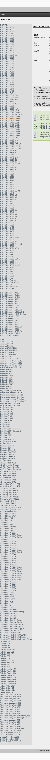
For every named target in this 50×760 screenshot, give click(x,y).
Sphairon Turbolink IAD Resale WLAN (16, 639)
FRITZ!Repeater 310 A (9, 295)
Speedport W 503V (8, 548)
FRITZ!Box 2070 (7, 31)
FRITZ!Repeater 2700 (9, 323)
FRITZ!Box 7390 (7, 225)
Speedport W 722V (8, 565)
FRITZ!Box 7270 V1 (8, 195)
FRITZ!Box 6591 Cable (10, 129)
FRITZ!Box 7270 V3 (8, 199)
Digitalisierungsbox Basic (10, 390)
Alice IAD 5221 (6, 346)
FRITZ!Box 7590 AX (8, 263)
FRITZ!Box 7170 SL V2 (10, 191)
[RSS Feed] (17, 751)
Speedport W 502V (8, 546)
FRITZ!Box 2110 (7, 34)
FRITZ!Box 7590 (7, 261)
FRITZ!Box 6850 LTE (9, 165)
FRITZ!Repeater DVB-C (10, 333)
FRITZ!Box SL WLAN (9, 286)
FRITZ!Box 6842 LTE (9, 157)
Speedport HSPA (7, 597)
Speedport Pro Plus (8, 609)
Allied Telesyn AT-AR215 (10, 367)
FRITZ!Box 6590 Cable (10, 127)
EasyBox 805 (5, 435)
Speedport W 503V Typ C (11, 552)
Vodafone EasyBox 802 (10, 713)
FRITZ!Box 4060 (7, 72)
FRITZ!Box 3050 (7, 42)
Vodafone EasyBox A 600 (10, 701)
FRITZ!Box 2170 (7, 36)
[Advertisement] (25, 3)
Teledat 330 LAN (7, 660)
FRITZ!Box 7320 (7, 206)
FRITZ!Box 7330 (7, 208)
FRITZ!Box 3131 (7, 48)
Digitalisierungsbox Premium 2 (13, 401)
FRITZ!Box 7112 (7, 176)
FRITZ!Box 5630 (7, 102)
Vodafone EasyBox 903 (10, 724)
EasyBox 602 (5, 424)
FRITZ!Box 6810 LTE (9, 140)
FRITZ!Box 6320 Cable (10, 112)
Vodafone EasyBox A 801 (10, 707)
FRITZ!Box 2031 (7, 29)
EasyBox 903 (5, 437)
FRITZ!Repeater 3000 (9, 325)
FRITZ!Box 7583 (7, 257)
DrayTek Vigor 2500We (10, 403)
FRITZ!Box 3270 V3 (8, 55)
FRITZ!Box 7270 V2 (8, 197)
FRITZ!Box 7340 (7, 212)
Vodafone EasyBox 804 (10, 720)
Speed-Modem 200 (8, 512)
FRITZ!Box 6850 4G (8, 159)
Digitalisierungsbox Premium (12, 399)
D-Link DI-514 (6, 369)
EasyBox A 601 (6, 416)
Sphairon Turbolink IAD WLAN (13, 635)
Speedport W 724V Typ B (11, 577)
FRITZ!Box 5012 (7, 80)
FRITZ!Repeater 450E (9, 299)
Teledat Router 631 (8, 675)
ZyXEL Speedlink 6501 (9, 739)
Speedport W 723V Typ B (11, 573)
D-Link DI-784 (6, 388)
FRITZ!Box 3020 (7, 38)
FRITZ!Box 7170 (7, 184)
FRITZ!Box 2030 (7, 27)
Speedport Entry (7, 592)
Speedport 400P (7, 529)
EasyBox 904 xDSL (8, 441)
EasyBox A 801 (6, 420)
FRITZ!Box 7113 (7, 178)
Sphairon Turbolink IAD (10, 633)
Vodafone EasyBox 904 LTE (12, 726)
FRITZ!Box (4, 25)
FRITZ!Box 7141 (7, 182)
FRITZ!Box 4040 (7, 68)
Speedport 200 (6, 518)
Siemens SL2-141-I (8, 505)
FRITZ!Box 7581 (7, 252)
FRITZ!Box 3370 (7, 59)
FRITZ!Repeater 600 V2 (10, 303)
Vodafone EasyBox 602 (10, 711)
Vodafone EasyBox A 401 (10, 699)
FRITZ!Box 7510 (7, 233)
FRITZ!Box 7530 (7, 240)
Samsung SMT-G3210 (9, 497)
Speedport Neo (6, 605)
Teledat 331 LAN (7, 662)
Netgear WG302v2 (8, 452)
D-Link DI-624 (6, 378)
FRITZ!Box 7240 (7, 193)
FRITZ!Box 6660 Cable (10, 131)
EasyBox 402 (5, 422)
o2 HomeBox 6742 (8, 482)
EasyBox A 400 (6, 410)
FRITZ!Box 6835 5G (8, 153)
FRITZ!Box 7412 (7, 227)
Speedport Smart (7, 614)
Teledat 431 (5, 667)
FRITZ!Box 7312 (7, 204)
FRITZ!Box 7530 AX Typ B (11, 244)
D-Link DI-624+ (6, 380)
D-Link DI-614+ (6, 376)
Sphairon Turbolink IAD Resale (13, 637)
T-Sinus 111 (5, 641)
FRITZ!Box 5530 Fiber (9, 95)
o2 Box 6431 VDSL (8, 463)
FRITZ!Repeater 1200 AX (11, 310)
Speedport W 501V (8, 543)
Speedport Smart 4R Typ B (11, 626)
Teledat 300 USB (7, 652)
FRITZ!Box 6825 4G (8, 150)
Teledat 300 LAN (7, 654)
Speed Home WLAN (8, 516)
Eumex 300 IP (6, 444)
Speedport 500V (7, 531)
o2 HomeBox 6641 (8, 475)
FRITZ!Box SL (6, 284)
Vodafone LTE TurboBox (10, 730)
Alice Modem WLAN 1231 (11, 363)
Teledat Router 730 (8, 677)
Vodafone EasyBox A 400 (10, 696)
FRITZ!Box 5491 (7, 93)
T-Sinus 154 (5, 645)
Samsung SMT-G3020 (9, 492)
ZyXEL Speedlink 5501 (9, 737)
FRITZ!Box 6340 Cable (10, 116)
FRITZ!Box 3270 (7, 53)
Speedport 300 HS (8, 526)
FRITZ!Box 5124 (7, 87)
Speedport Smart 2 (8, 616)
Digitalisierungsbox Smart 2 (11, 395)
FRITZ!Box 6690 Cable (10, 136)
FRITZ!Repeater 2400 (9, 320)
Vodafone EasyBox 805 (10, 722)
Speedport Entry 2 (8, 594)
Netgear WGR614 (7, 456)
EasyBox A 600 (6, 414)
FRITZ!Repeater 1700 (9, 316)
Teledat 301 (5, 656)
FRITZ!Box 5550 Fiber (9, 97)
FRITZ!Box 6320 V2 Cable (11, 114)
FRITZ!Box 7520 (7, 235)
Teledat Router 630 (8, 673)
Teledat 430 (5, 665)
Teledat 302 (5, 658)
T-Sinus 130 (5, 643)
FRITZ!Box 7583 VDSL (10, 259)
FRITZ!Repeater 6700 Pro (11, 331)
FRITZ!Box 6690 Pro (9, 138)
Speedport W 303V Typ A (10, 535)
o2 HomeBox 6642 (8, 478)
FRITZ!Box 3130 (7, 46)
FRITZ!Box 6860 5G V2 (10, 170)
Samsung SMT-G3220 (9, 499)
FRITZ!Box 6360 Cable (10, 119)
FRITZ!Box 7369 (7, 223)
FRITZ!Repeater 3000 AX (11, 327)
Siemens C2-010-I (8, 501)
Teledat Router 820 (8, 682)
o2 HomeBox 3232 (8, 471)
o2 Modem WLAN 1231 (10, 484)
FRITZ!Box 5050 (7, 82)
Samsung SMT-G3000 (9, 488)
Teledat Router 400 (8, 669)
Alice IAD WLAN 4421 (9, 354)
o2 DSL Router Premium (10, 469)
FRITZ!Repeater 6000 (9, 329)
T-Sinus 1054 (5, 648)
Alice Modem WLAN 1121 (11, 361)
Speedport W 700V (8, 556)
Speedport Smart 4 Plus (10, 631)
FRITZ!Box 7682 (7, 274)
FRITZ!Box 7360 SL (8, 218)
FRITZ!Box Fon (6, 278)
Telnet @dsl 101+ (7, 686)
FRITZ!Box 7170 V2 (8, 187)
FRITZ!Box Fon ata (8, 280)
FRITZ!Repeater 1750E (10, 318)
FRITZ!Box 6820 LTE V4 (10, 148)
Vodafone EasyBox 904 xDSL (12, 728)
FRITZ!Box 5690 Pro (9, 108)
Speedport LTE (6, 601)
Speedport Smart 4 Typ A (10, 620)
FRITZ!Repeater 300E (9, 293)
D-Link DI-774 (6, 386)
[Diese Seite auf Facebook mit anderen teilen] (10, 751)
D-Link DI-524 (6, 371)
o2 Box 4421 (5, 461)
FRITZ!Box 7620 (7, 267)
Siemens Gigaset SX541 (10, 509)
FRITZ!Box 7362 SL (8, 221)
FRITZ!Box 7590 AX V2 (10, 265)
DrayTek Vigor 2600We (10, 405)
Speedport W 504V (8, 554)
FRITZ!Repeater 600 (9, 301)
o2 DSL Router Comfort (10, 467)
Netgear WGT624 (7, 458)
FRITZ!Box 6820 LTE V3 (10, 146)
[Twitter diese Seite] (2, 751)
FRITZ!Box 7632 (7, 272)
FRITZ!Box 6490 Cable (10, 125)
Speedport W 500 (7, 539)
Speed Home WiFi (8, 514)
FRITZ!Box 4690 (7, 76)
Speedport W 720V (8, 560)
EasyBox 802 (5, 427)
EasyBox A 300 (6, 407)
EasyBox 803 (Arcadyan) (10, 429)
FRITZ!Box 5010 (7, 78)
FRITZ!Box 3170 (7, 51)
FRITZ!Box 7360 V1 (8, 214)
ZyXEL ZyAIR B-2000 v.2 (10, 741)
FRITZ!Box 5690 (7, 106)
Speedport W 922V (8, 588)
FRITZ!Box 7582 (7, 255)
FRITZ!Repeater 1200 (9, 308)
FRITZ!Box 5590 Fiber (9, 99)
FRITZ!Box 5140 (7, 89)
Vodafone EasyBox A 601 (10, 703)
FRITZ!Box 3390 (7, 61)
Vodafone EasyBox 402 (10, 709)
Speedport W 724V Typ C (11, 580)
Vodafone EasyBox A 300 (10, 694)
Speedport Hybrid (7, 599)
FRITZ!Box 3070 (7, 44)
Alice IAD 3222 (6, 342)
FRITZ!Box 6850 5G (8, 161)
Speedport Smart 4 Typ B (11, 622)
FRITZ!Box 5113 (7, 85)
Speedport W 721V (8, 563)
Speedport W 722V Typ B (11, 569)
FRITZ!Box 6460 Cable (10, 123)
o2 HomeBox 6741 (8, 480)
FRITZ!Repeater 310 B (10, 297)
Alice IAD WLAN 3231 (9, 348)
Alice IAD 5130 (6, 344)
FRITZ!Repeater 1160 (9, 306)
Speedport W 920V (8, 584)
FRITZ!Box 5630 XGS (9, 104)
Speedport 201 (6, 520)
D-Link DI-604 (6, 373)
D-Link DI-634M (7, 382)
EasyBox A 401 (6, 412)
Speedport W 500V (8, 541)
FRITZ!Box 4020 (7, 65)
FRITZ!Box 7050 (7, 174)
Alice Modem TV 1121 (9, 359)
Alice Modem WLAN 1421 (11, 365)
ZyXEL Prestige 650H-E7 (10, 733)
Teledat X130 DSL (7, 650)
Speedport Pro (6, 607)
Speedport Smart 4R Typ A (11, 624)
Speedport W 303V (8, 533)
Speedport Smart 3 (8, 618)
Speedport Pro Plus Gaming (12, 611)
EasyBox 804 (5, 433)
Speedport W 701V (8, 558)
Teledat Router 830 (8, 684)
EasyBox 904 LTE (7, 439)
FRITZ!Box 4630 (7, 74)
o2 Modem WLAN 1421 (10, 486)
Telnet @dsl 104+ (7, 690)
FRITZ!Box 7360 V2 (8, 216)
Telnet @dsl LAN (7, 692)
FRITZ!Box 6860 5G (8, 167)
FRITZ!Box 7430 (7, 229)
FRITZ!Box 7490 (7, 231)
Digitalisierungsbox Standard (12, 397)
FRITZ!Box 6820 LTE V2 (10, 144)
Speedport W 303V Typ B (11, 537)
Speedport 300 (6, 524)
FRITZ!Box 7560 (7, 246)
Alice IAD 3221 (6, 340)
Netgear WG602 (7, 454)
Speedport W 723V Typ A (10, 571)
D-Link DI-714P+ (7, 384)
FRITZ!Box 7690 (7, 276)
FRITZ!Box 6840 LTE (9, 155)
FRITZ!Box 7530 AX (8, 242)
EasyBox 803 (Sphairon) (10, 431)
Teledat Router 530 (8, 671)
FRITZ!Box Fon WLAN (9, 282)
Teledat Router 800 (8, 679)
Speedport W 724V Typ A (10, 575)
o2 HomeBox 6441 (8, 473)
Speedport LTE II (7, 603)
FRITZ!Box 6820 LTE (9, 142)
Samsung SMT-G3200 (9, 495)
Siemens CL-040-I (8, 503)
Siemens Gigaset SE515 (10, 507)
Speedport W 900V (8, 582)
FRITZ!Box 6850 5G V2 (10, 163)
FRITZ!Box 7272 (7, 201)
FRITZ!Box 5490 (7, 91)
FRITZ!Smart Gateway (9, 335)
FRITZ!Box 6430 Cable (10, 121)
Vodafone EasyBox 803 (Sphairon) (14, 718)
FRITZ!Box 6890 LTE (9, 172)
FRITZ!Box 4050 (7, 70)
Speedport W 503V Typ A (10, 550)
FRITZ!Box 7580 (7, 250)
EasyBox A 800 (6, 418)
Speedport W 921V (8, 586)
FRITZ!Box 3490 (7, 63)
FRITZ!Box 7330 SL (8, 210)
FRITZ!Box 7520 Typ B (10, 238)
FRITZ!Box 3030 (7, 40)
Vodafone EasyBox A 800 (10, 705)
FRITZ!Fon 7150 (7, 289)
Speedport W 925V (8, 590)
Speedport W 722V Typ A (10, 567)
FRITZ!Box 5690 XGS (9, 110)
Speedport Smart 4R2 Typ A (12, 628)
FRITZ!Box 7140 (7, 180)
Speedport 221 (6, 522)
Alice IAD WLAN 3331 (9, 352)
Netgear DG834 (7, 448)
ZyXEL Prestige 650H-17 (10, 735)
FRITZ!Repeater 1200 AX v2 (12, 312)
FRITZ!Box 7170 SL (8, 189)
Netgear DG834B (7, 450)
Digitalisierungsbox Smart (11, 393)
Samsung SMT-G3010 (9, 490)
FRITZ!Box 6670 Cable (10, 133)
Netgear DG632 (7, 446)
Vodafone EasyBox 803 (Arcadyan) (15, 716)
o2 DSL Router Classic (9, 465)
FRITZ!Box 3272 (7, 57)
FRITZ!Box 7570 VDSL (10, 248)
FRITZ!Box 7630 (7, 269)
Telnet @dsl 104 (7, 688)
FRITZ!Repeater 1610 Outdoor (13, 314)
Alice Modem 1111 (8, 356)
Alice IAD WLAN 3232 (9, 350)
